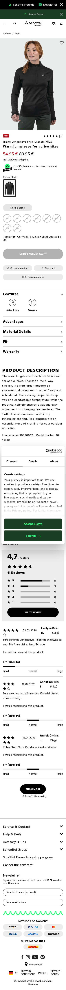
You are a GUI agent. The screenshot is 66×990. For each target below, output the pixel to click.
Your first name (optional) (21, 892)
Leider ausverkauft (33, 254)
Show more (33, 789)
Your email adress (16, 902)
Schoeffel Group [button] (15, 849)
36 (17, 218)
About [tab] (54, 461)
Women (7, 33)
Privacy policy (21, 510)
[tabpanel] (33, 223)
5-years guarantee (34, 277)
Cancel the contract (18, 865)
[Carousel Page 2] (26, 126)
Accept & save (33, 523)
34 (7, 218)
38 (27, 218)
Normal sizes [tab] (17, 207)
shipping (23, 159)
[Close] (61, 5)
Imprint (43, 972)
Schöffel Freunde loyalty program (28, 857)
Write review (33, 612)
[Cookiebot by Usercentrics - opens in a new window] (46, 451)
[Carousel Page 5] (39, 126)
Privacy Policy (56, 973)
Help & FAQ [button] (12, 834)
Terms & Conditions (28, 973)
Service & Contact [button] (16, 826)
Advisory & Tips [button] (14, 842)
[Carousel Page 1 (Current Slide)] (22, 126)
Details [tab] (33, 461)
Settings (31, 535)
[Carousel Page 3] (31, 126)
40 (36, 218)
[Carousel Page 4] (35, 126)
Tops (17, 33)
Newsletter (50, 4)
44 (56, 218)
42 (46, 218)
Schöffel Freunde (23, 4)
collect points (40, 166)
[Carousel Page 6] (44, 126)
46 (7, 228)
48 (17, 228)
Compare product (19, 268)
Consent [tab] (11, 461)
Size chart (50, 268)
